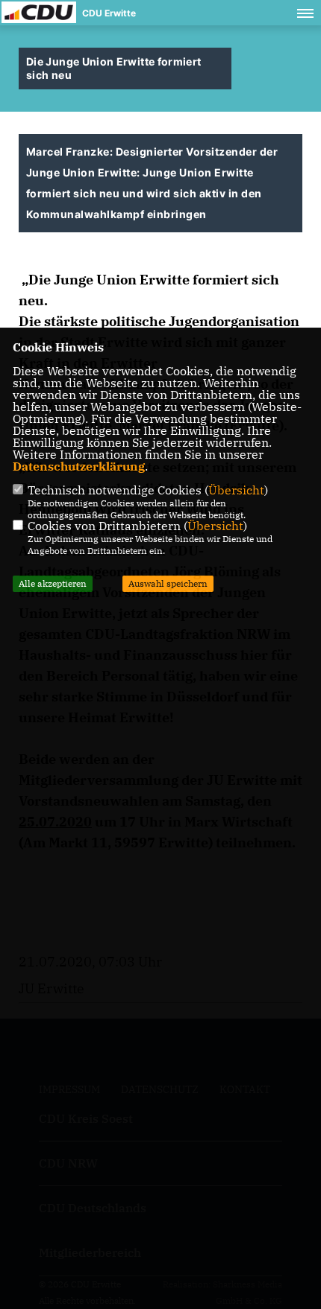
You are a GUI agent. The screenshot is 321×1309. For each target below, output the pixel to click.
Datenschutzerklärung (79, 466)
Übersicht (236, 489)
